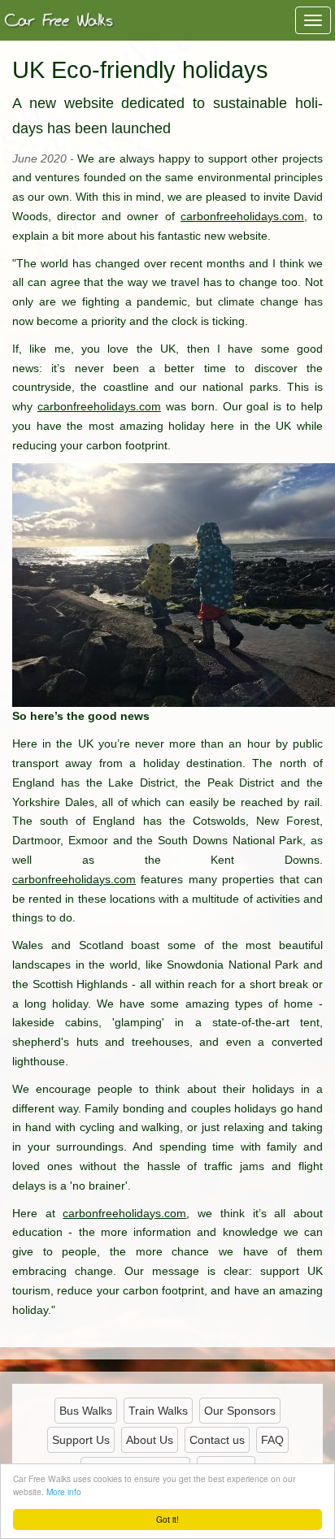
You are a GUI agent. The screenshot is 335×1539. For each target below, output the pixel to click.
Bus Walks (85, 1410)
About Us (149, 1439)
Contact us (217, 1439)
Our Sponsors (240, 1410)
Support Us (81, 1439)
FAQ (272, 1439)
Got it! (167, 1519)
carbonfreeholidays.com (242, 216)
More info (63, 1491)
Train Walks (158, 1410)
